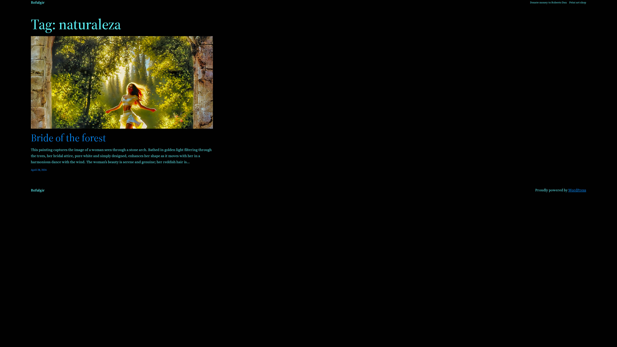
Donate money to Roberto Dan (548, 2)
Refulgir (38, 2)
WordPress (577, 190)
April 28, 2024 (38, 170)
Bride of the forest (68, 137)
